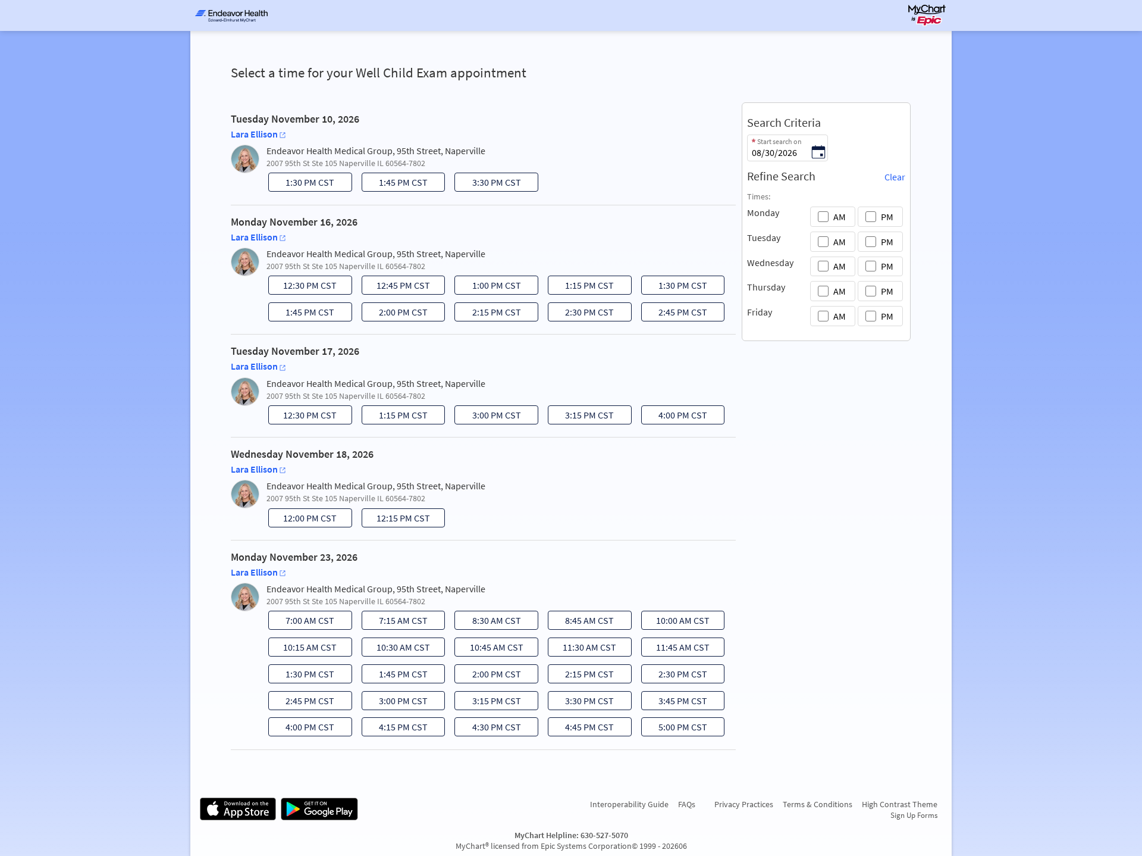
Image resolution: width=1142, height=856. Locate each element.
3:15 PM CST (582, 416)
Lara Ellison (254, 134)
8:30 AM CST (489, 622)
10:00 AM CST (677, 622)
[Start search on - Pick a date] (818, 153)
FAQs (686, 804)
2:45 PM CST (675, 313)
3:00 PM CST (489, 416)
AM (839, 217)
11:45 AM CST (677, 649)
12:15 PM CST (397, 519)
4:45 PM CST (582, 728)
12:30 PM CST (304, 287)
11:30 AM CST (583, 649)
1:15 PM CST (582, 287)
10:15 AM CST (304, 649)
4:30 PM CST (489, 728)
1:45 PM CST (396, 184)
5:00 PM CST (675, 728)
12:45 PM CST (397, 287)
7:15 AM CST (396, 622)
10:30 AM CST (397, 649)
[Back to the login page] (231, 15)
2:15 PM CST (489, 313)
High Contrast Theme (899, 804)
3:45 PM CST (675, 702)
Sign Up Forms (913, 815)
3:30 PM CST (489, 184)
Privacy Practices (743, 804)
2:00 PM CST (396, 313)
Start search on (779, 141)
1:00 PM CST (489, 287)
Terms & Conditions (817, 804)
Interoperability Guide (629, 804)
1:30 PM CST (302, 184)
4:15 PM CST (396, 728)
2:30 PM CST (582, 313)
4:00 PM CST (675, 416)
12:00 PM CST (304, 519)
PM (887, 217)
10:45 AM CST (490, 649)
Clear (894, 177)
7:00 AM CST (302, 622)
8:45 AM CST (582, 622)
